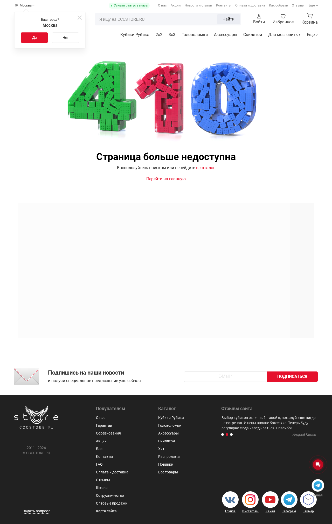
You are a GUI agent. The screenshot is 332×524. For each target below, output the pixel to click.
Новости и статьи (198, 5)
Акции (176, 5)
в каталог (205, 167)
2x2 (159, 34)
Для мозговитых (284, 34)
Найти (228, 19)
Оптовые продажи (111, 503)
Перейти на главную (166, 178)
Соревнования (108, 433)
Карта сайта (106, 511)
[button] (222, 434)
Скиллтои (252, 34)
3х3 (172, 34)
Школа (102, 488)
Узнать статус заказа (131, 5)
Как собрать (278, 5)
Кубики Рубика (134, 34)
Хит (161, 449)
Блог (100, 449)
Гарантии (104, 425)
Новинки (165, 464)
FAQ (99, 464)
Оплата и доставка (250, 5)
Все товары (168, 472)
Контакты (223, 5)
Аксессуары (225, 34)
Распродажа (169, 456)
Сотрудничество (110, 495)
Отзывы (298, 5)
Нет (66, 38)
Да (34, 38)
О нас (162, 5)
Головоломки (195, 34)
